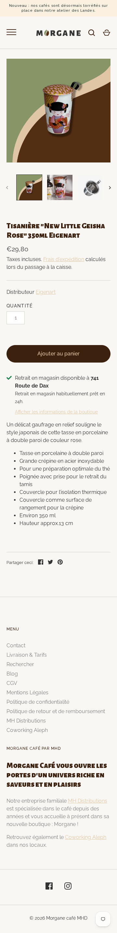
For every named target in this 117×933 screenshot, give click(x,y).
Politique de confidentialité (37, 702)
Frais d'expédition (63, 259)
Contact (15, 645)
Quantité (19, 305)
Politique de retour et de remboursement (55, 711)
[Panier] (106, 33)
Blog (12, 674)
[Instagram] (68, 887)
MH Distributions (26, 721)
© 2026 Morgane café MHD (58, 918)
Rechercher (20, 664)
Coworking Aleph (27, 730)
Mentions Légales (27, 692)
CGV (11, 683)
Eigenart (46, 292)
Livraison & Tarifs (26, 655)
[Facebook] (49, 887)
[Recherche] (91, 33)
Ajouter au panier (58, 354)
